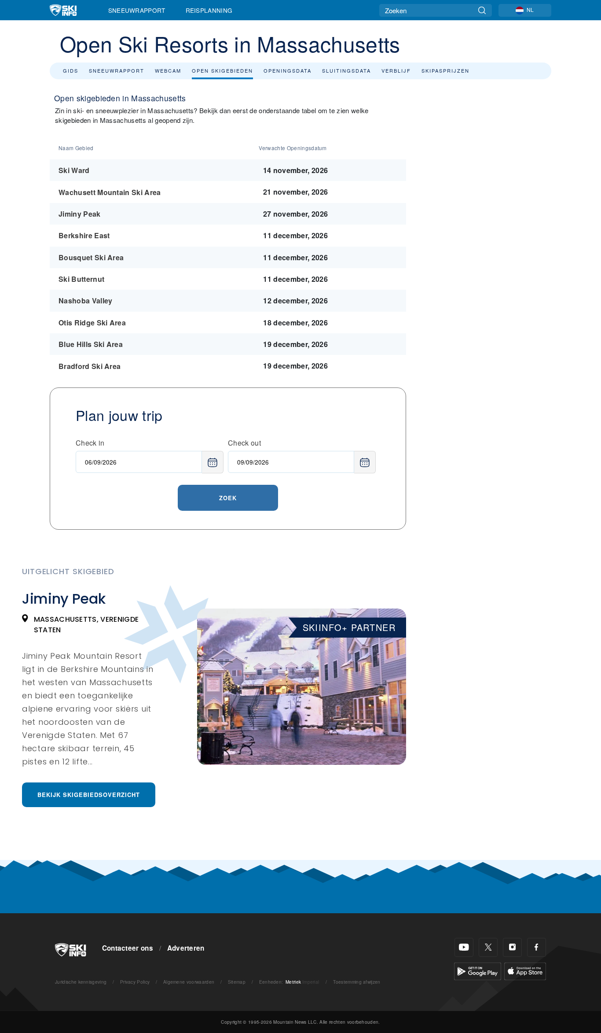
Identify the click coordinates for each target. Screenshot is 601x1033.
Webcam (168, 70)
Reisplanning (209, 10)
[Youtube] (463, 947)
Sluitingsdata (346, 70)
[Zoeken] (482, 10)
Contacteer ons (127, 948)
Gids (70, 70)
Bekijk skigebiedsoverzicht (88, 794)
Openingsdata (287, 70)
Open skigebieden (222, 70)
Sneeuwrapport (136, 10)
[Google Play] (477, 970)
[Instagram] (512, 947)
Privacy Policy (135, 981)
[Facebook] (536, 947)
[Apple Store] (525, 970)
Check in (90, 443)
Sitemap (237, 981)
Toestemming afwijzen (356, 981)
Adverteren (186, 948)
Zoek (228, 498)
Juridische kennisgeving (80, 981)
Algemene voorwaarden (188, 981)
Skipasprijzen (445, 70)
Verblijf (396, 70)
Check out (244, 443)
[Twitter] (488, 947)
